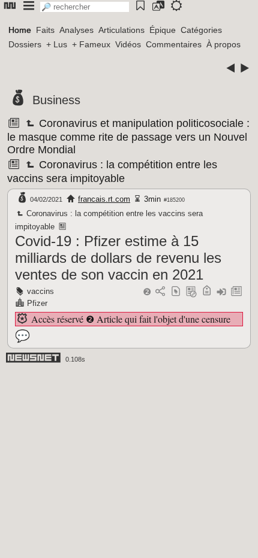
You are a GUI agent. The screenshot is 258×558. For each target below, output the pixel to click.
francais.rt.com (104, 199)
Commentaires (174, 44)
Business (56, 100)
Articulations (121, 30)
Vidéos (128, 44)
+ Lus (56, 44)
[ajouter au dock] (221, 292)
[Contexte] (191, 292)
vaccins (40, 291)
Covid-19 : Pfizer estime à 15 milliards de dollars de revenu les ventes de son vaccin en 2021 (118, 258)
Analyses (76, 30)
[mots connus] (206, 292)
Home (19, 30)
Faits (45, 30)
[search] (85, 7)
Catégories (201, 30)
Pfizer (37, 303)
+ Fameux (91, 44)
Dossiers (24, 44)
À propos (223, 44)
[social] (160, 292)
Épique (162, 30)
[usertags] (175, 292)
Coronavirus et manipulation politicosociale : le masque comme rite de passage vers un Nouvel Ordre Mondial (128, 136)
